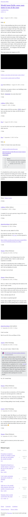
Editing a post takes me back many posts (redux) (12, 75)
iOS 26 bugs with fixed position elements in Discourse (15, 353)
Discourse (9, 513)
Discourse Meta (4, 1)
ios (5, 11)
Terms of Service (5, 509)
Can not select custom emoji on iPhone (10, 78)
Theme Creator (8, 198)
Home (2, 506)
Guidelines (15, 506)
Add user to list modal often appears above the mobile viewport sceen (7, 487)
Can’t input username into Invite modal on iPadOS (7, 477)
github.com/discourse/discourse (10, 149)
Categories (8, 506)
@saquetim (7, 94)
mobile (2, 11)
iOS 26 (24, 364)
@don (19, 109)
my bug (15, 235)
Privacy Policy (14, 509)
